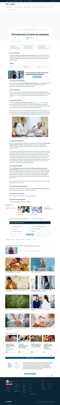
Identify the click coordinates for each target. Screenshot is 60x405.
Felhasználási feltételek (8, 388)
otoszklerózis (18, 239)
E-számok (50, 389)
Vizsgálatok (42, 385)
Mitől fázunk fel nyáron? (36, 272)
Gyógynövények (43, 387)
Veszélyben (7, 206)
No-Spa (30, 389)
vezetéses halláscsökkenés (40, 102)
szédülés (23, 239)
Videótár (49, 385)
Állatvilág (7, 342)
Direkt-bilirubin (16, 389)
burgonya (45, 342)
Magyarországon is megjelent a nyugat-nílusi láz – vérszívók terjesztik (10, 346)
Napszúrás (24, 392)
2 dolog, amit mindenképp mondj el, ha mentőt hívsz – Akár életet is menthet (23, 346)
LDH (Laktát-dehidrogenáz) (17, 385)
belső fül (12, 239)
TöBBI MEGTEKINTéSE (30, 234)
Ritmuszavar (21, 214)
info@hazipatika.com (51, 401)
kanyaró (15, 95)
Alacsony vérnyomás (24, 388)
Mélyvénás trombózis (24, 390)
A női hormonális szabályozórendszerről (39, 328)
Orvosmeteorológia (9, 7)
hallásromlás (8, 239)
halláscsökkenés (28, 239)
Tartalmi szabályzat (8, 391)
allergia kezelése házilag (27, 7)
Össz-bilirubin (15, 387)
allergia (34, 7)
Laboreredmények (17, 380)
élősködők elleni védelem (18, 7)
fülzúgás (34, 239)
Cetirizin (30, 385)
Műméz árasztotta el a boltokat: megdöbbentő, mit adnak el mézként (36, 345)
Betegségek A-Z (25, 381)
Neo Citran (31, 387)
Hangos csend (34, 214)
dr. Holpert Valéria (30, 218)
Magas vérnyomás (39, 7)
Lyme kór (45, 7)
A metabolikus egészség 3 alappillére (13, 272)
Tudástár (50, 387)
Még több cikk (51, 355)
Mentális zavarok (46, 206)
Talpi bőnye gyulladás (24, 386)
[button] (17, 381)
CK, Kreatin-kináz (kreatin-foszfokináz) (17, 391)
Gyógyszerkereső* (33, 380)
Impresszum (7, 386)
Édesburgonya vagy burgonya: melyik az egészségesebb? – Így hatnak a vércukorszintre (48, 346)
